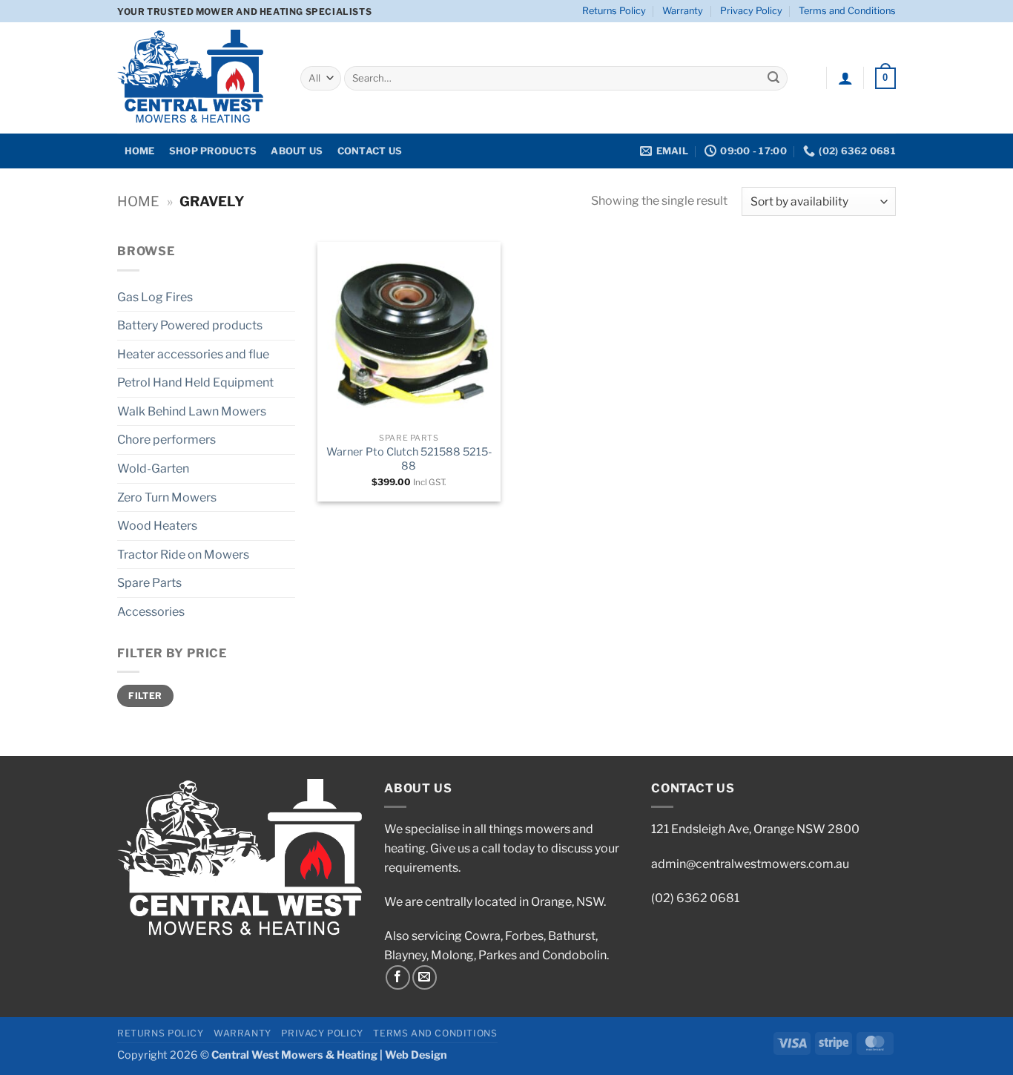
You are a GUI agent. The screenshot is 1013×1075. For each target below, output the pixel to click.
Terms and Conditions (847, 10)
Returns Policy (614, 10)
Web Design (416, 1055)
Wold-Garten (153, 468)
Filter (145, 696)
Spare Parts (149, 583)
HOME (140, 151)
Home (138, 201)
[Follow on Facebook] (398, 977)
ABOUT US (297, 151)
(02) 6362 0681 (695, 898)
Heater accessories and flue (193, 354)
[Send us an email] (424, 977)
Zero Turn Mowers (167, 497)
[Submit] (773, 78)
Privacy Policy (751, 10)
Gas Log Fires (155, 297)
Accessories (151, 612)
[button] (845, 78)
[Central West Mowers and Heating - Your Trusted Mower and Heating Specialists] (197, 78)
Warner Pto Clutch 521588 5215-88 (409, 459)
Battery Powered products (190, 325)
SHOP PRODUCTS (213, 151)
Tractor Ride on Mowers (183, 555)
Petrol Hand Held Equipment (195, 382)
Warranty (682, 10)
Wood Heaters (157, 526)
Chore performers (166, 440)
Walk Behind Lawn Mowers (191, 411)
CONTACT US (370, 151)
